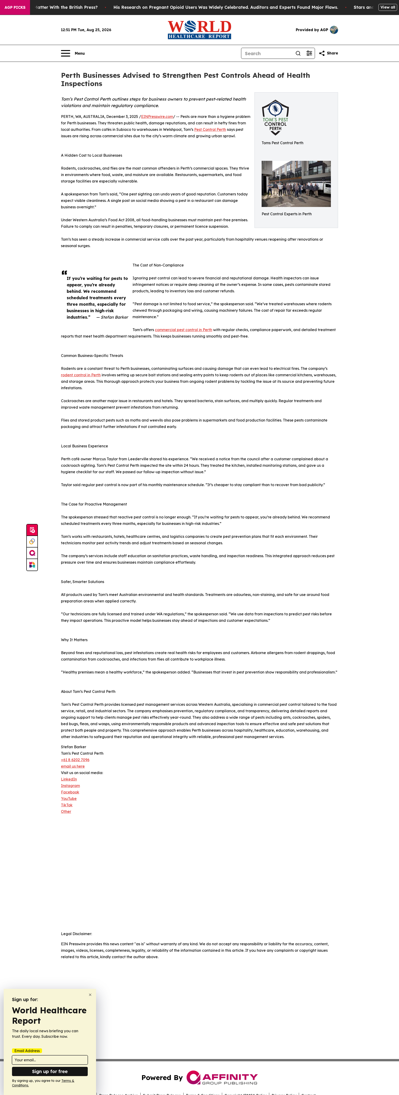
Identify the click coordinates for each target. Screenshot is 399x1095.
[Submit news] (32, 530)
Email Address (27, 1050)
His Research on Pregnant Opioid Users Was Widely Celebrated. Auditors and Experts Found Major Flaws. (225, 7)
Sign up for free (50, 1071)
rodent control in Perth (81, 375)
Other (66, 811)
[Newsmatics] (32, 565)
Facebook (70, 792)
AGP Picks (15, 7)
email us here (73, 766)
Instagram (70, 785)
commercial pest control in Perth (183, 329)
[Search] (298, 53)
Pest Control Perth (210, 129)
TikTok (67, 805)
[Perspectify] (32, 542)
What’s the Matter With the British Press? (53, 7)
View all (388, 7)
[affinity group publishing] (32, 553)
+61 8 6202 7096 (75, 759)
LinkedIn (69, 779)
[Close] (90, 995)
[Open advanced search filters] (309, 53)
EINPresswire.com (157, 116)
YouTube (69, 798)
